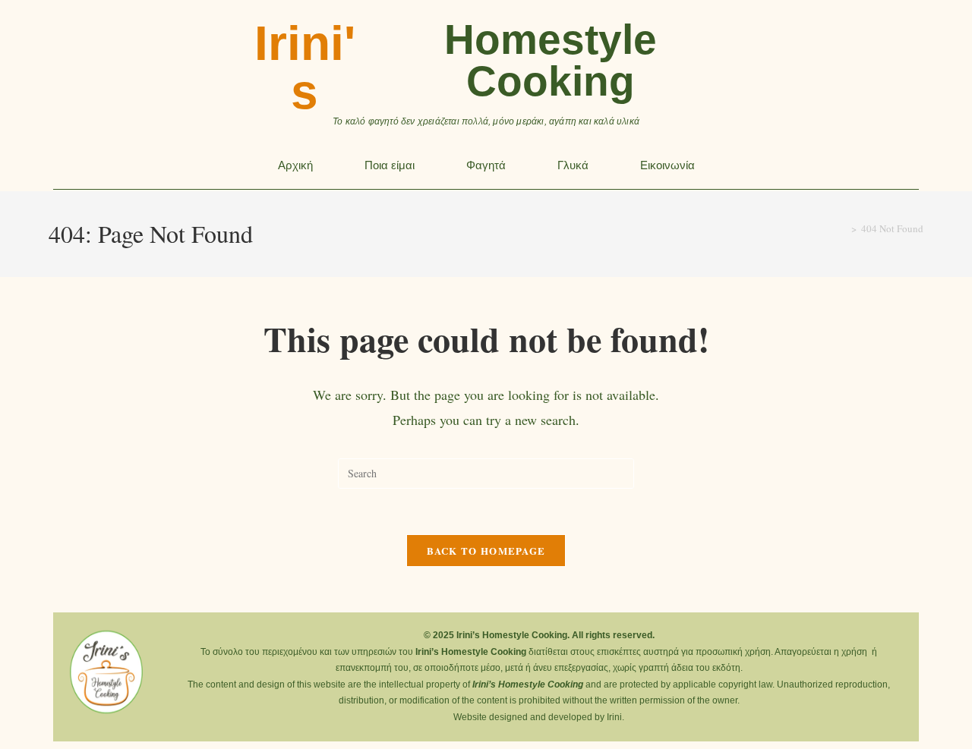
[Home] (843, 228)
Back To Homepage (486, 550)
